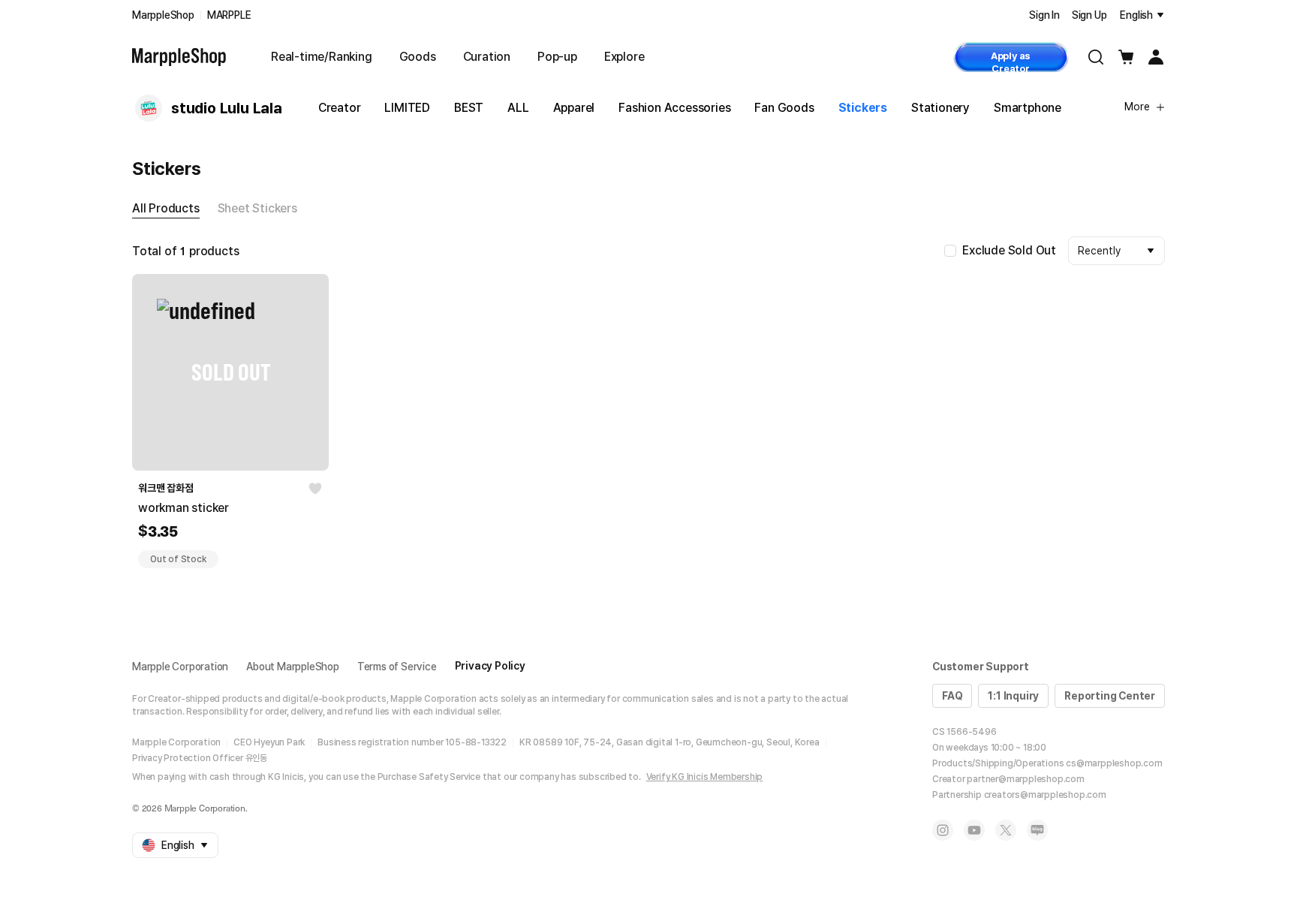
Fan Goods (784, 108)
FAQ (952, 696)
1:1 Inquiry (1013, 696)
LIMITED (407, 108)
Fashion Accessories (674, 108)
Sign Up (1089, 15)
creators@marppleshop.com (1045, 795)
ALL (517, 108)
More (1137, 107)
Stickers (862, 108)
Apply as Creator (1011, 61)
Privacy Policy (490, 666)
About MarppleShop (292, 667)
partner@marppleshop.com (1025, 779)
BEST (468, 108)
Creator (339, 108)
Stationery (940, 108)
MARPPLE (229, 15)
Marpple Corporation (180, 667)
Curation (486, 57)
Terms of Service (397, 667)
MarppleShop (163, 15)
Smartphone (1027, 108)
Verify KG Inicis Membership (704, 777)
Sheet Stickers (257, 208)
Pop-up (557, 57)
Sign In (1044, 15)
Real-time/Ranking (321, 57)
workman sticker (183, 508)
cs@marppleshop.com (1114, 763)
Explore (624, 57)
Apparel (574, 108)
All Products (166, 208)
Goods (417, 57)
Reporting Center (1109, 696)
